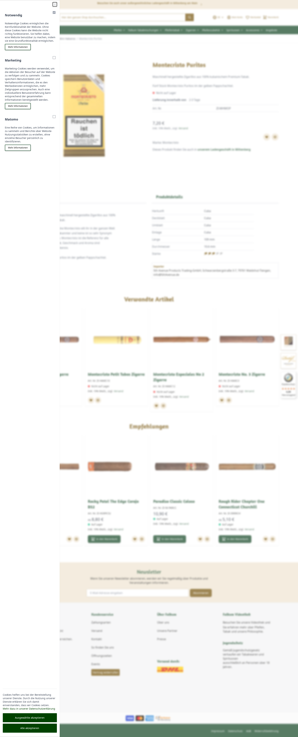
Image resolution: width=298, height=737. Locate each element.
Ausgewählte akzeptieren (30, 717)
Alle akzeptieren (29, 728)
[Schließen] (55, 4)
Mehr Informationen (18, 46)
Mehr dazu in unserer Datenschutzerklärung (29, 708)
